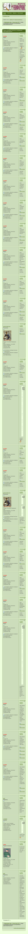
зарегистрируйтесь (18, 19)
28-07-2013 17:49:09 (23, 88)
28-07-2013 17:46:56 (23, 66)
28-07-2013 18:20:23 (23, 528)
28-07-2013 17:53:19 (23, 135)
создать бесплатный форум (19, 928)
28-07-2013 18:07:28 (23, 277)
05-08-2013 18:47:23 (23, 733)
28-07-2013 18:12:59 (23, 447)
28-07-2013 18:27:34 (23, 599)
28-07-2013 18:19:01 (23, 491)
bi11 (4, 798)
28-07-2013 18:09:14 (23, 299)
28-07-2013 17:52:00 (23, 111)
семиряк (5, 819)
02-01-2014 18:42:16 (23, 817)
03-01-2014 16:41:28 (23, 843)
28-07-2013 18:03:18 (23, 224)
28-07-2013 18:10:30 (23, 360)
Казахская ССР (16, 22)
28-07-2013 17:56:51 (23, 179)
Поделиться (22, 33)
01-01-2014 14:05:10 (23, 797)
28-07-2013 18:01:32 (23, 201)
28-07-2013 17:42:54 (23, 35)
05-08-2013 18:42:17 (23, 702)
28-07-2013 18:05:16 (23, 249)
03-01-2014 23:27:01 (23, 872)
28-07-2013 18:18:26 (23, 469)
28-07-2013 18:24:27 (23, 574)
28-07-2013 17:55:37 (23, 157)
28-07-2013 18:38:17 (23, 621)
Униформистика (8, 22)
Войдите (11, 19)
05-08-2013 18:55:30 (23, 763)
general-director (6, 326)
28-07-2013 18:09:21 (23, 325)
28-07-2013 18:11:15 (23, 383)
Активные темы (6, 16)
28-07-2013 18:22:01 (23, 550)
